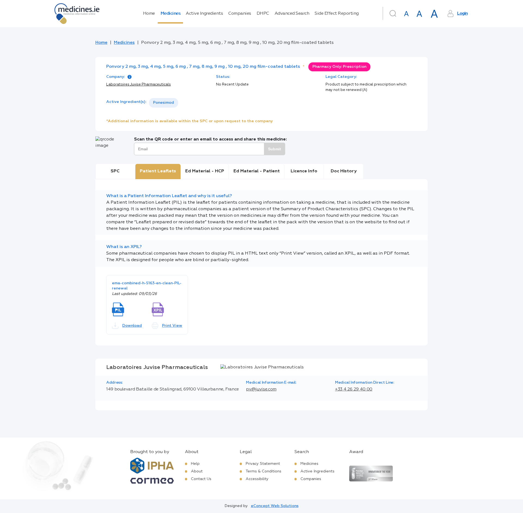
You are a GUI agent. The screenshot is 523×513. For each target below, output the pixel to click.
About (197, 471)
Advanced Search (292, 13)
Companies (239, 13)
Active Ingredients (204, 13)
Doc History (344, 171)
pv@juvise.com (261, 389)
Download (132, 326)
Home (149, 13)
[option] (163, 103)
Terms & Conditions (263, 471)
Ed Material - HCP (204, 171)
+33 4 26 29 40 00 (353, 389)
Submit (274, 149)
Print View (172, 326)
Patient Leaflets (158, 171)
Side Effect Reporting (337, 13)
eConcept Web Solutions (275, 506)
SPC (115, 171)
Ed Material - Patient (256, 171)
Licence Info (304, 171)
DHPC (263, 13)
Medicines (170, 13)
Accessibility (257, 479)
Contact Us (201, 479)
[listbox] (163, 103)
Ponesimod (163, 103)
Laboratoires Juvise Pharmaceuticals (138, 84)
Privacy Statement (263, 464)
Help (195, 464)
